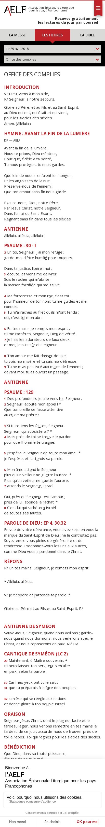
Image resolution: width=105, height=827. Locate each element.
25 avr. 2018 (50, 48)
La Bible (87, 35)
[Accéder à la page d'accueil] (15, 9)
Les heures (52, 35)
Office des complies (50, 59)
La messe (17, 35)
